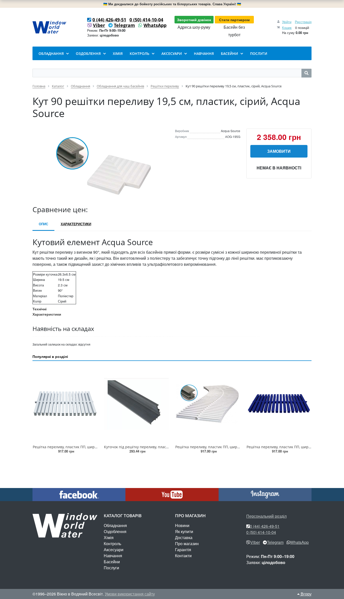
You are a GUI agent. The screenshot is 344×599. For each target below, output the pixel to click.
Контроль (112, 543)
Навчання (113, 555)
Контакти (183, 555)
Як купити (184, 531)
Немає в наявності (279, 168)
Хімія (109, 537)
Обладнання (115, 525)
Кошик (287, 27)
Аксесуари (113, 549)
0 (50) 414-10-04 (146, 20)
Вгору (306, 594)
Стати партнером (234, 19)
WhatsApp (155, 25)
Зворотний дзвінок (194, 19)
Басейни (112, 562)
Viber (99, 25)
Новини (182, 525)
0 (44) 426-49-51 (109, 20)
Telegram (124, 25)
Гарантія (183, 549)
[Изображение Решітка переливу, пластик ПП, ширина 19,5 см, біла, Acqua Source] (65, 403)
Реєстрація (303, 21)
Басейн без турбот (234, 31)
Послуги (111, 568)
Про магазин (187, 543)
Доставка (183, 537)
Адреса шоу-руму (194, 27)
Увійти (286, 21)
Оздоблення (115, 531)
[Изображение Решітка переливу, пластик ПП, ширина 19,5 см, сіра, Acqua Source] (207, 403)
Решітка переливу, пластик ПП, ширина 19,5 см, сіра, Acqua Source (233, 446)
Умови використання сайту (130, 594)
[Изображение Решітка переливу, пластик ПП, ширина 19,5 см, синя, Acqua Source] (279, 403)
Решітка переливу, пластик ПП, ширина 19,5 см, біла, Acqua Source (90, 446)
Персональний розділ (266, 516)
